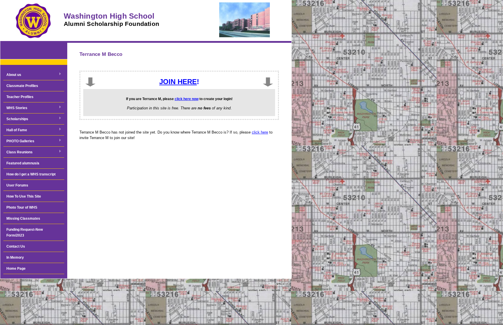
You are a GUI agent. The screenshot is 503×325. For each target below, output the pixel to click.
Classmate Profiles (22, 86)
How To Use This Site (23, 196)
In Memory (15, 257)
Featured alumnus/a (22, 163)
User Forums (17, 185)
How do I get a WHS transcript (31, 174)
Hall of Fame (15, 130)
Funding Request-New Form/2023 (24, 232)
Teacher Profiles (19, 97)
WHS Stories (15, 108)
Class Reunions (18, 152)
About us (12, 75)
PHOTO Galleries (18, 141)
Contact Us (15, 246)
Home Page (16, 269)
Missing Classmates (23, 218)
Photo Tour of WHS (21, 207)
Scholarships (15, 119)
